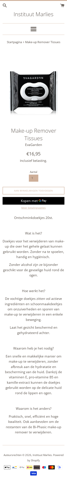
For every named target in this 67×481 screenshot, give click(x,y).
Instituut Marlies (33, 14)
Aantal (33, 172)
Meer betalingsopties (33, 207)
